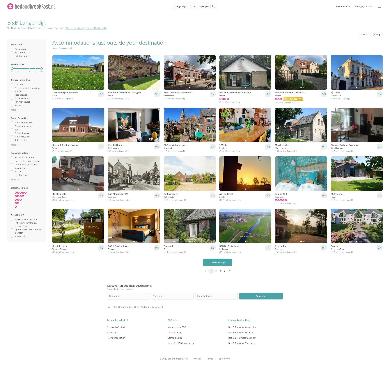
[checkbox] (12, 49)
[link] (31, 6)
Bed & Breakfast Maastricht (242, 337)
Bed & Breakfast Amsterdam (242, 327)
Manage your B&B (177, 327)
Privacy (197, 358)
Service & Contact (116, 327)
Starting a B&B (175, 337)
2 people (204, 6)
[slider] (12, 68)
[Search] (213, 6)
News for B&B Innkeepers (181, 343)
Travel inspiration (116, 337)
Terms (209, 358)
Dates (193, 6)
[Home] (109, 307)
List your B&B (174, 332)
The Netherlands (95, 28)
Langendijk (180, 6)
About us (111, 332)
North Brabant (75, 28)
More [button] (13, 109)
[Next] (100, 72)
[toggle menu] (379, 6)
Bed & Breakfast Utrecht (240, 332)
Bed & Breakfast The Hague (242, 343)
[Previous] (56, 72)
